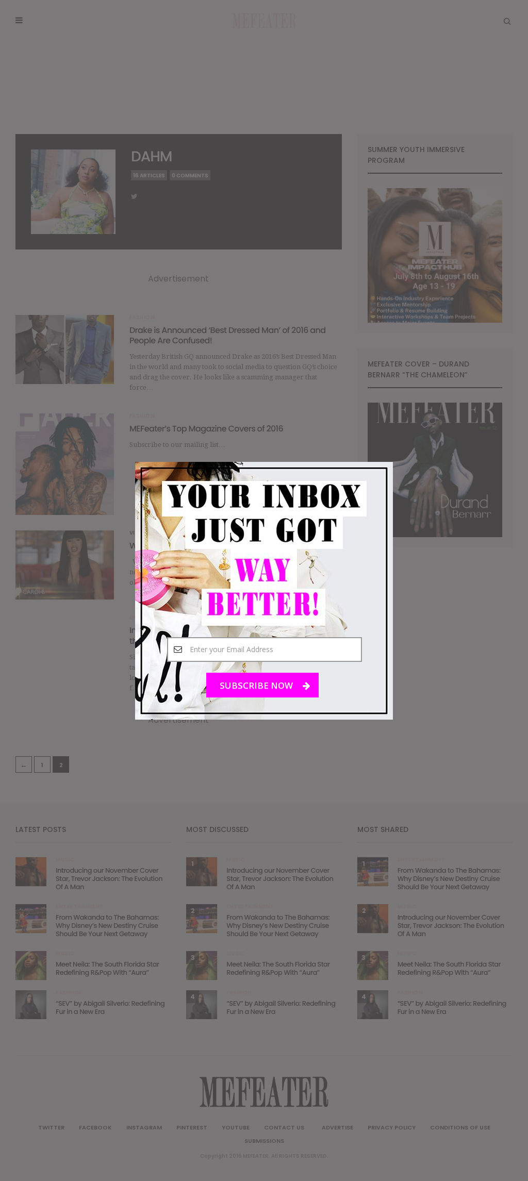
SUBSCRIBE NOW (257, 685)
